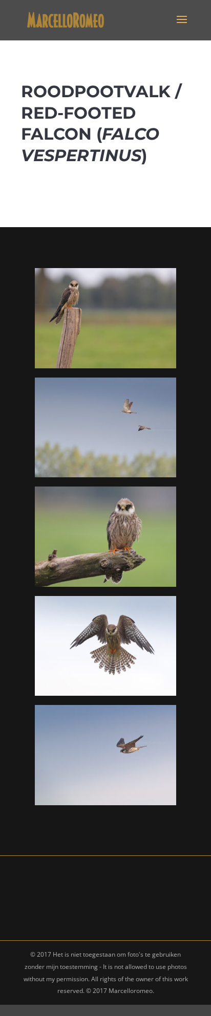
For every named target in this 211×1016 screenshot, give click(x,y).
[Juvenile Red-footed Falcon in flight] (105, 802)
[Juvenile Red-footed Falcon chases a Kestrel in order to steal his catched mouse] (105, 474)
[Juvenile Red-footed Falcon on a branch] (105, 584)
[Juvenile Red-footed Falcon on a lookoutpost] (105, 365)
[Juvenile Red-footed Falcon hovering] (105, 693)
